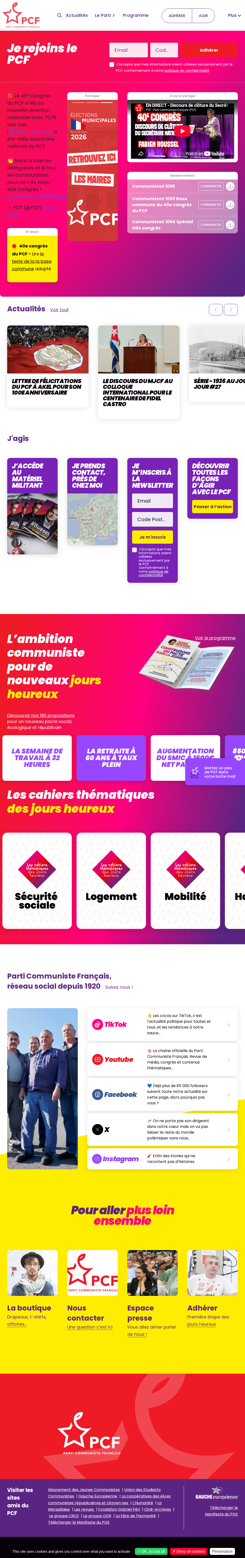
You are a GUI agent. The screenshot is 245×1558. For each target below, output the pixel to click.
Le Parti (103, 15)
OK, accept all (152, 1551)
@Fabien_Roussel (30, 131)
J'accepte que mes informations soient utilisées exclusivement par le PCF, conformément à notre (174, 67)
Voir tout (59, 310)
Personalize (222, 1551)
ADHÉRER (177, 15)
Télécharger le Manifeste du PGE (79, 1522)
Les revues (84, 1509)
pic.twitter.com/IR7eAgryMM (41, 196)
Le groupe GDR (97, 1516)
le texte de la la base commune (31, 261)
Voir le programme (215, 638)
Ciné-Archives (157, 1509)
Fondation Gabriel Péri (119, 1509)
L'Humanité (143, 1503)
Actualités (77, 15)
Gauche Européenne (97, 1496)
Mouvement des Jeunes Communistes (84, 1489)
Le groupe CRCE (64, 1516)
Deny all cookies (190, 1551)
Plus (232, 15)
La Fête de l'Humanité (136, 1516)
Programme (136, 15)
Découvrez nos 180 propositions (41, 715)
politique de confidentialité (186, 70)
